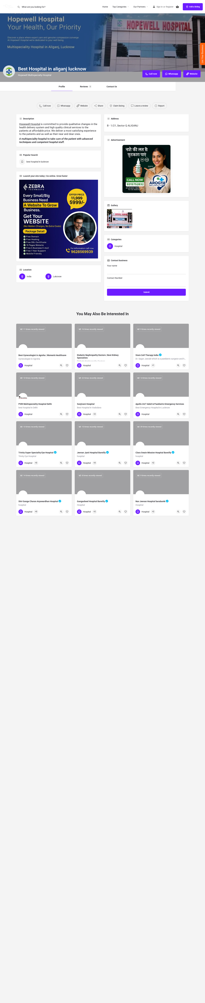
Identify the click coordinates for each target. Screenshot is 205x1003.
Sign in (160, 7)
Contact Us (112, 86)
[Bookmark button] (67, 365)
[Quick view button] (61, 365)
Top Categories (119, 7)
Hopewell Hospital (29, 124)
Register (169, 7)
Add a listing (194, 7)
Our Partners (139, 7)
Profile (62, 86)
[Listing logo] (9, 71)
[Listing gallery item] (119, 218)
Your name (112, 265)
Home (105, 7)
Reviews (85, 86)
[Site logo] (8, 6)
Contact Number (114, 278)
